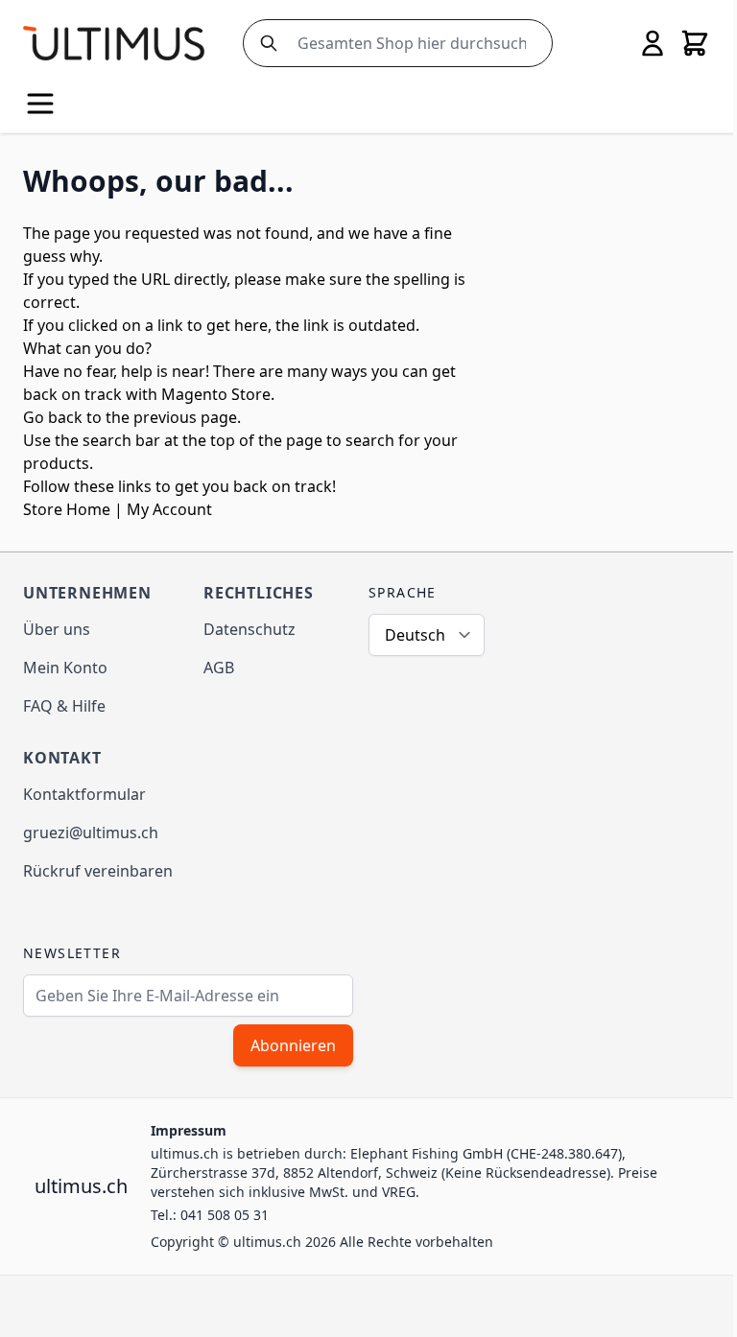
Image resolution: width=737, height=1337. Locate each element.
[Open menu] (40, 103)
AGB (218, 667)
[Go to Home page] (113, 42)
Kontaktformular (84, 794)
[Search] (265, 43)
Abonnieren (293, 1045)
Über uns (56, 629)
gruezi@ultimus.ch (90, 832)
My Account (169, 509)
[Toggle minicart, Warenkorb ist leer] (695, 43)
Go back (53, 417)
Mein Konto (65, 667)
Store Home (66, 509)
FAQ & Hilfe (64, 705)
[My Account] (652, 43)
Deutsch (415, 634)
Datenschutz (249, 629)
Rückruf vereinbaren (98, 870)
